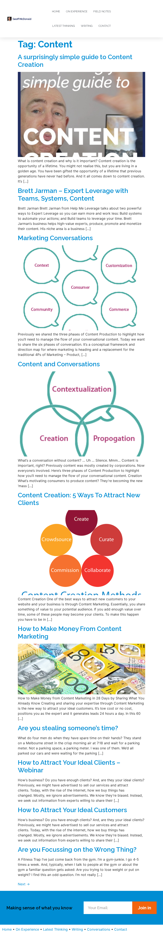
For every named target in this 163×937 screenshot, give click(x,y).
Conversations (98, 929)
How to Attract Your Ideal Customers (72, 810)
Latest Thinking (63, 25)
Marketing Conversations (55, 238)
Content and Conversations (59, 364)
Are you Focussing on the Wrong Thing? (77, 849)
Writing (87, 25)
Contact (104, 25)
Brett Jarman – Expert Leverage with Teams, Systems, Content (73, 194)
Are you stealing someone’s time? (68, 728)
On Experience (76, 11)
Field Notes (102, 11)
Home (56, 11)
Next (24, 884)
